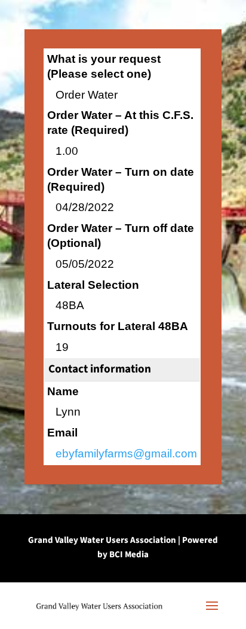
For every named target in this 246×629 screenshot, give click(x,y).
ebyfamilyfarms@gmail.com (126, 453)
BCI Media (129, 554)
